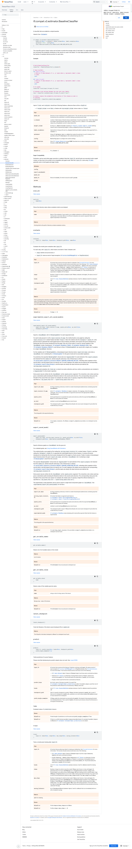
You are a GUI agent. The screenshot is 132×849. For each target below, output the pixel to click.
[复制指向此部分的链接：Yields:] (38, 706)
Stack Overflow (81, 834)
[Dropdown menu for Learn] (28, 2)
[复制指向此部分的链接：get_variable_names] (49, 537)
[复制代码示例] (97, 38)
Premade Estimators (84, 262)
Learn (25, 2)
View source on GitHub (42, 26)
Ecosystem (41, 2)
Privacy (28, 845)
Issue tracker (80, 829)
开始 (126, 17)
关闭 (119, 17)
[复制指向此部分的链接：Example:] (39, 59)
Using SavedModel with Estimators (56, 448)
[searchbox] (10, 15)
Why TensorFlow (64, 2)
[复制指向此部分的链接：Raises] (38, 148)
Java (22, 10)
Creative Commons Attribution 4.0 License (71, 816)
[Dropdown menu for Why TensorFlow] (70, 2)
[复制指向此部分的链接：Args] (37, 113)
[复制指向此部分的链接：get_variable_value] (49, 570)
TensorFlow (35, 17)
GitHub (124, 2)
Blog (23, 829)
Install (19, 2)
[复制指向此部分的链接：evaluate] (41, 230)
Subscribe (113, 845)
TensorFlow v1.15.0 (8, 7)
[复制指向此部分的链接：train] (39, 726)
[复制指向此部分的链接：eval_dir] (41, 191)
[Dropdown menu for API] (35, 2)
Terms (24, 845)
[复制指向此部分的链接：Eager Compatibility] (45, 155)
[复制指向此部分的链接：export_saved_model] (49, 427)
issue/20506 (74, 660)
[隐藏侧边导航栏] (18, 846)
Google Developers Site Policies (55, 817)
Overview (4, 10)
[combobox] (100, 1)
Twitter (24, 834)
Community (52, 2)
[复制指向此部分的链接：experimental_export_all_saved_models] (64, 317)
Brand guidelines (81, 837)
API (32, 2)
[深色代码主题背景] (95, 38)
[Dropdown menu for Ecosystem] (46, 2)
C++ (17, 10)
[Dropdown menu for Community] (57, 2)
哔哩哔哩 (24, 837)
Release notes (80, 832)
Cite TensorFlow (81, 839)
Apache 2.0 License (34, 817)
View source (36, 194)
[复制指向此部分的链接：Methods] (42, 187)
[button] (10, 27)
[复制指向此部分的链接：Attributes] (40, 166)
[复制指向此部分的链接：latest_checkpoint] (48, 614)
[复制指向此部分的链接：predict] (40, 639)
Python (11, 10)
